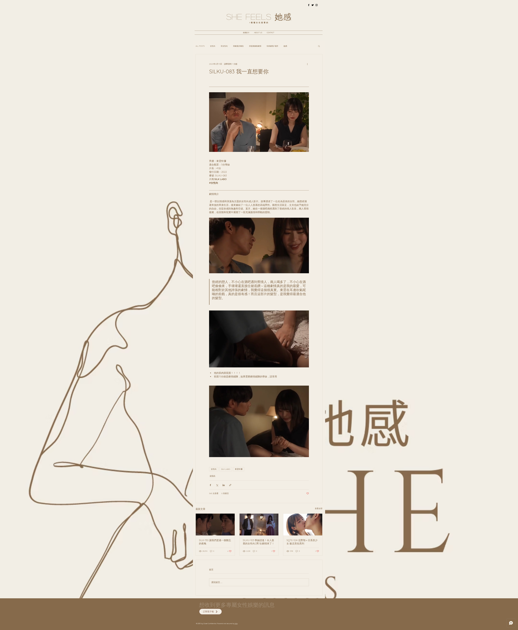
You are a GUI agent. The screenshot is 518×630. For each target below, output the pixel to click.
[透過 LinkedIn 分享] (223, 485)
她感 (285, 46)
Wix (236, 623)
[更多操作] (307, 64)
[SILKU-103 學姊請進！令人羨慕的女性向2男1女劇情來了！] (259, 524)
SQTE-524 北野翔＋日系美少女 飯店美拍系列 (302, 542)
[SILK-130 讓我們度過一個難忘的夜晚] (215, 524)
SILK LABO (225, 469)
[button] (319, 46)
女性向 (212, 46)
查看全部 (318, 508)
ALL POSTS (200, 46)
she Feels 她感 (259, 16)
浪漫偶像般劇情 (255, 46)
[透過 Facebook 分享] (210, 485)
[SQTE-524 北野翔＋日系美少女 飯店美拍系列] (302, 524)
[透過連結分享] (230, 485)
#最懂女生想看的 (259, 22)
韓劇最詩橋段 (238, 46)
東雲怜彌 (238, 469)
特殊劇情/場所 (272, 46)
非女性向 (224, 46)
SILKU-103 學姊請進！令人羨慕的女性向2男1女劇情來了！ (258, 542)
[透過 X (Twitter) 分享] (217, 485)
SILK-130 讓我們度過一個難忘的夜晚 (215, 542)
